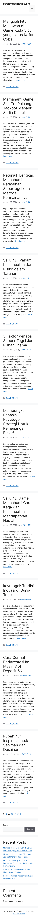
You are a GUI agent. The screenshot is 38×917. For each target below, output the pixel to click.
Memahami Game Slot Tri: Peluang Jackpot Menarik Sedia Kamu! (18, 106)
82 (12, 814)
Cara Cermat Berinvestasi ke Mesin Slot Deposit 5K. (16, 664)
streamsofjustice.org (16, 3)
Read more (20, 80)
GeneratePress (19, 914)
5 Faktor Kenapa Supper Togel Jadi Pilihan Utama (18, 340)
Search (6, 825)
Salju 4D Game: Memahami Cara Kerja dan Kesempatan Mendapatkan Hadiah (17, 509)
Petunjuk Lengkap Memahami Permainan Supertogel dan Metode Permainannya (18, 186)
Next (18, 814)
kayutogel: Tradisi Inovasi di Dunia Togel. (18, 590)
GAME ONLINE (12, 87)
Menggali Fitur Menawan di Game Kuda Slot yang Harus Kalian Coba (18, 30)
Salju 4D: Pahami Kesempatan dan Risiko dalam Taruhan (17, 267)
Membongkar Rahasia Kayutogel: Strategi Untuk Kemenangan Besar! (15, 421)
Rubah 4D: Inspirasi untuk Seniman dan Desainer (15, 743)
